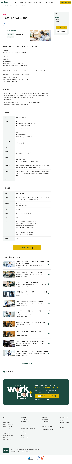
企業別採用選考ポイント (25, 423)
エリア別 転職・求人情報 (7, 428)
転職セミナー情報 (24, 419)
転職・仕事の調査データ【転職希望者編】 (28, 426)
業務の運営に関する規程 (64, 422)
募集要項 (57, 19)
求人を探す (5, 420)
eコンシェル (5, 437)
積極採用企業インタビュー (25, 421)
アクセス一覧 (23, 433)
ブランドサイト (23, 437)
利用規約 (61, 420)
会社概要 (57, 21)
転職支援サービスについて (8, 424)
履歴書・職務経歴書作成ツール (8, 435)
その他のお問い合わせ (46, 423)
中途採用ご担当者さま (46, 421)
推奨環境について (63, 425)
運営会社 (61, 427)
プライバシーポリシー (64, 417)
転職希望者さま (45, 419)
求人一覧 (6, 5)
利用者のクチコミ (6, 433)
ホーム (3, 5)
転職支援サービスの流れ (7, 426)
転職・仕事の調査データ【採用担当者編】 (28, 428)
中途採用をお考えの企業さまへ (47, 429)
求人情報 (58, 17)
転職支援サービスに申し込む (47, 426)
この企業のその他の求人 (60, 24)
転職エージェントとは (7, 439)
